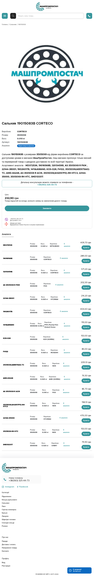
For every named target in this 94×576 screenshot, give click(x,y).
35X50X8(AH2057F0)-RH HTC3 (14, 405)
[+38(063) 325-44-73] (89, 16)
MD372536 (7, 245)
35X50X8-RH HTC (10, 431)
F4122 (5, 352)
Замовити (47, 208)
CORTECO (22, 132)
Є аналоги (64, 258)
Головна (5, 24)
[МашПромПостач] (47, 6)
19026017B (7, 312)
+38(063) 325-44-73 (47, 185)
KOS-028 (7, 338)
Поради (4, 541)
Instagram (9, 487)
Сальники (13, 24)
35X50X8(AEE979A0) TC (13, 365)
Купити (86, 247)
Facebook (23, 487)
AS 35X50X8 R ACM (11, 391)
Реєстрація (6, 566)
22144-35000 (8, 418)
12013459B (7, 272)
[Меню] (5, 16)
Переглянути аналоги (26, 146)
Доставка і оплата (8, 544)
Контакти (5, 551)
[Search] (13, 16)
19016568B (7, 258)
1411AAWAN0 (8, 325)
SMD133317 (8, 445)
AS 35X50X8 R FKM (11, 285)
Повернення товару (9, 548)
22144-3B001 (8, 298)
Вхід (3, 562)
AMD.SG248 (8, 378)
